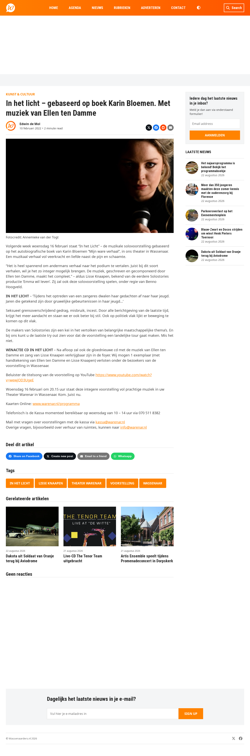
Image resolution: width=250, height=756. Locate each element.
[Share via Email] (170, 127)
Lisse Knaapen (51, 483)
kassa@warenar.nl (110, 422)
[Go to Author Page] (11, 125)
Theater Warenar (87, 483)
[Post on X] (149, 127)
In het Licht (20, 483)
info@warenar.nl (133, 427)
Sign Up (190, 714)
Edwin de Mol (30, 124)
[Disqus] (90, 631)
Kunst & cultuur (20, 94)
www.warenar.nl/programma (56, 403)
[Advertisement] (125, 45)
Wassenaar (152, 483)
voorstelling (122, 483)
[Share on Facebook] (156, 127)
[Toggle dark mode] (198, 7)
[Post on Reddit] (163, 127)
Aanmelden (215, 135)
